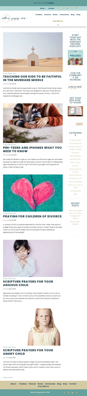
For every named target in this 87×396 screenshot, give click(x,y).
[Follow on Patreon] (76, 8)
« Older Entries (7, 378)
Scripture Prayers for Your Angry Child (28, 352)
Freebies (39, 15)
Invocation (75, 153)
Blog (73, 15)
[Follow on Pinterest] (72, 8)
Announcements (75, 143)
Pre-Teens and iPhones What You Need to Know (32, 149)
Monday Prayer (75, 159)
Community (64, 15)
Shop (78, 15)
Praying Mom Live (75, 178)
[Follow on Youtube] (67, 8)
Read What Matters (75, 182)
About (42, 8)
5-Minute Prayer (75, 140)
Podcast (47, 15)
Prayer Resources (9, 73)
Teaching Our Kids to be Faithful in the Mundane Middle (32, 78)
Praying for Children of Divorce (32, 216)
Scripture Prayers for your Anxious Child (28, 283)
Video (75, 194)
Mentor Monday (75, 156)
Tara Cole (6, 84)
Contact (51, 8)
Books (55, 15)
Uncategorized (75, 191)
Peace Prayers (75, 163)
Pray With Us (58, 21)
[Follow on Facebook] (59, 8)
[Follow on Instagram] (63, 8)
